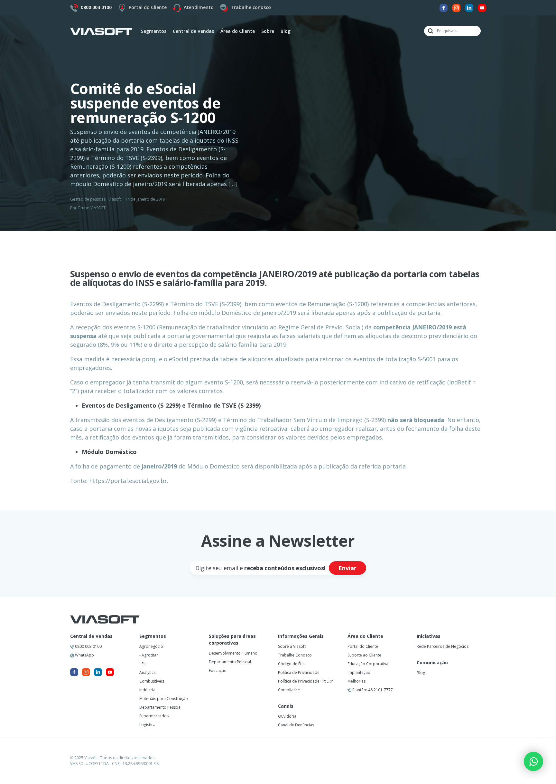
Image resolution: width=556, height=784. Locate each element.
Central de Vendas (91, 636)
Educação (218, 670)
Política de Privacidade (299, 672)
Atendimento (199, 7)
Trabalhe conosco (251, 7)
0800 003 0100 (88, 646)
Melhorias (357, 681)
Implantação (359, 672)
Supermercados (154, 716)
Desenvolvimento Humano (233, 653)
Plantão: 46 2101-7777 (372, 690)
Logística (147, 724)
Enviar (347, 568)
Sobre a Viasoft (292, 646)
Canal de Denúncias (296, 725)
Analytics (147, 672)
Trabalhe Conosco (295, 655)
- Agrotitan (149, 655)
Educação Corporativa (368, 663)
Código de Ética (292, 663)
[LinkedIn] (469, 7)
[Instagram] (456, 7)
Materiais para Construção (163, 698)
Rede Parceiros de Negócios (442, 646)
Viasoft (114, 199)
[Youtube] (482, 7)
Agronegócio (151, 646)
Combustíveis (151, 681)
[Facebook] (444, 7)
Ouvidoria (287, 716)
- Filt (143, 663)
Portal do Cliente (148, 7)
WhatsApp (84, 655)
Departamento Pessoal (160, 707)
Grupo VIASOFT (92, 208)
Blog (286, 31)
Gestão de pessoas (88, 199)
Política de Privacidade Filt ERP (305, 681)
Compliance (289, 690)
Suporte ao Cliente (364, 655)
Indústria (147, 690)
